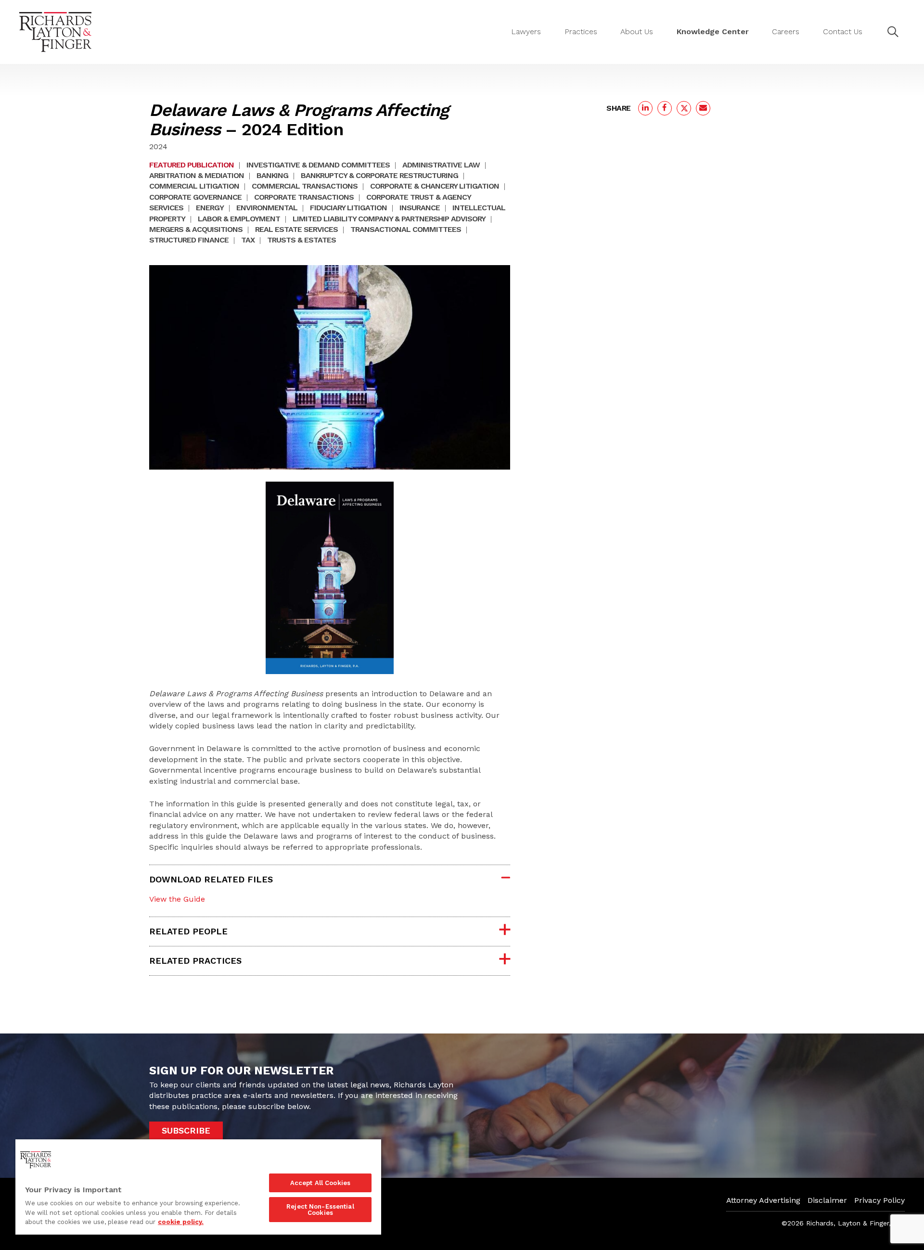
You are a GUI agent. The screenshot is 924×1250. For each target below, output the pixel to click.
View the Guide (177, 899)
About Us (636, 31)
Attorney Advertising (763, 1200)
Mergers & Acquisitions (196, 229)
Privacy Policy (879, 1200)
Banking (272, 175)
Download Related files (211, 879)
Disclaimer (827, 1200)
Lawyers (526, 31)
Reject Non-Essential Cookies (320, 1209)
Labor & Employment (239, 218)
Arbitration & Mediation (196, 175)
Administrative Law (441, 164)
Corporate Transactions (304, 197)
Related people (188, 931)
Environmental (266, 207)
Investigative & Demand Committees (318, 164)
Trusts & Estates (301, 239)
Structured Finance (189, 239)
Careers (785, 31)
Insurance (419, 207)
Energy (210, 207)
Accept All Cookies (320, 1182)
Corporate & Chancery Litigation (434, 186)
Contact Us (842, 31)
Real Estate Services (296, 229)
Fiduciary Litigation (348, 207)
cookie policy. (181, 1221)
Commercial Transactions (305, 186)
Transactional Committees (405, 229)
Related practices (195, 961)
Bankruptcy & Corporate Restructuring (379, 175)
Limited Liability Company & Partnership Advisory (389, 218)
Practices (581, 31)
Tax (248, 239)
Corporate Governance (195, 197)
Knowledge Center (713, 31)
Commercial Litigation (194, 186)
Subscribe (186, 1130)
